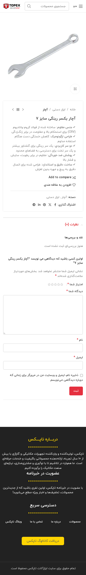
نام (80, 340)
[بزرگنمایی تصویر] (75, 89)
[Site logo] (11, 6)
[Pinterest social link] (44, 205)
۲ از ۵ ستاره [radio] (58, 284)
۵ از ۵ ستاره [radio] (49, 284)
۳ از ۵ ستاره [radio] (55, 284)
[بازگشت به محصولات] (17, 109)
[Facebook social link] (55, 205)
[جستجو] (29, 6)
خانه (73, 110)
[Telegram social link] (34, 205)
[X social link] (50, 205)
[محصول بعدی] (12, 109)
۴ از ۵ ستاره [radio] (52, 284)
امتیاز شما (75, 284)
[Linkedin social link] (39, 205)
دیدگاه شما (74, 291)
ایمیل (78, 357)
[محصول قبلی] (22, 109)
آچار (45, 110)
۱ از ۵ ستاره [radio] (61, 284)
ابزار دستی (58, 110)
